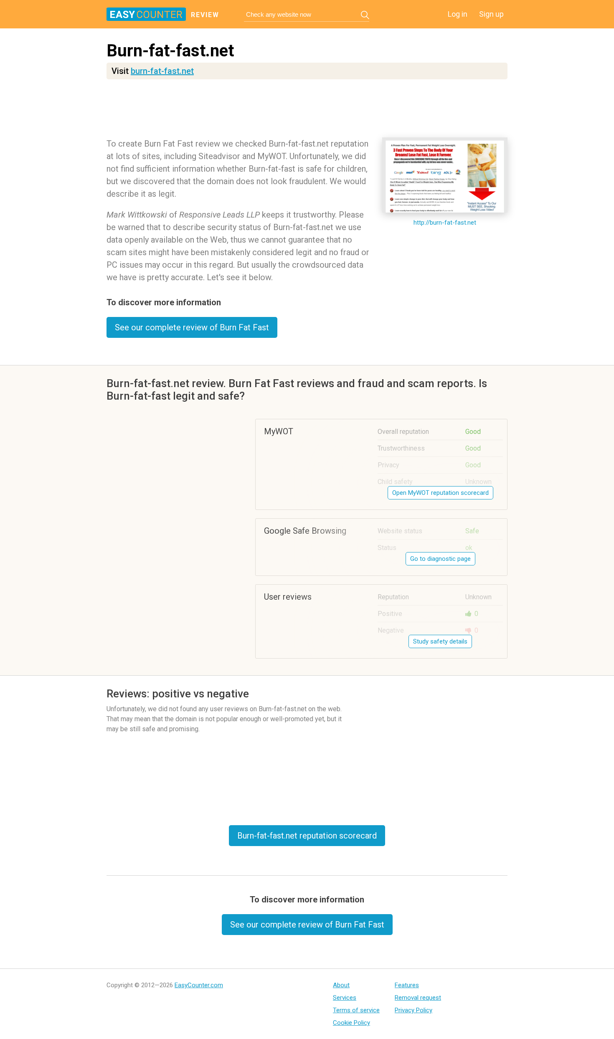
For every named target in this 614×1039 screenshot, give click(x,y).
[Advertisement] (307, 110)
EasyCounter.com (199, 985)
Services (344, 997)
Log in (457, 14)
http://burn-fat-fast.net (445, 222)
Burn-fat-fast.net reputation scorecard (307, 836)
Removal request (418, 997)
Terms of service (356, 1010)
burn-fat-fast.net (162, 71)
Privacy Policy (413, 1010)
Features (407, 985)
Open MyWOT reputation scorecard (440, 493)
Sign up (491, 14)
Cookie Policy (351, 1022)
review (205, 15)
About (341, 985)
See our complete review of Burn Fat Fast (192, 327)
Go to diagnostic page (440, 559)
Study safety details (440, 641)
